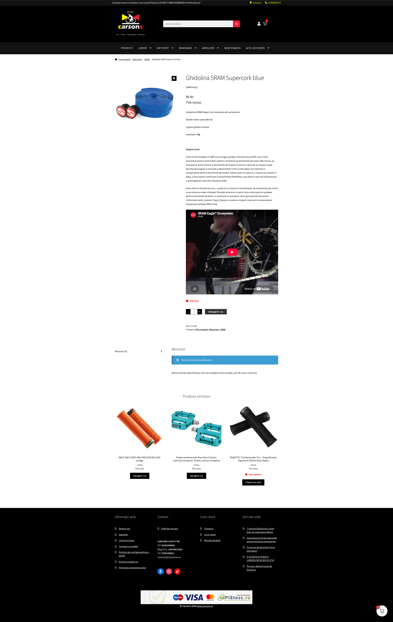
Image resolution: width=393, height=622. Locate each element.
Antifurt (163, 48)
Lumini (142, 48)
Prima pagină (124, 59)
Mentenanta (232, 48)
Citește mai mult (253, 482)
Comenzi (208, 528)
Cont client (210, 534)
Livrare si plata (126, 540)
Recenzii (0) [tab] (121, 351)
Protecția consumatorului (132, 567)
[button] (174, 78)
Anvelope (208, 48)
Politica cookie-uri (128, 561)
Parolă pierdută (212, 540)
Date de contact (169, 528)
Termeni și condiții (128, 546)
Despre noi (124, 528)
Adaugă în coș (215, 311)
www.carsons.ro (205, 606)
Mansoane (185, 48)
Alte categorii (255, 48)
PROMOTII (127, 48)
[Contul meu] (259, 24)
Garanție (123, 534)
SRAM (147, 59)
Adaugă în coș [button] (139, 475)
